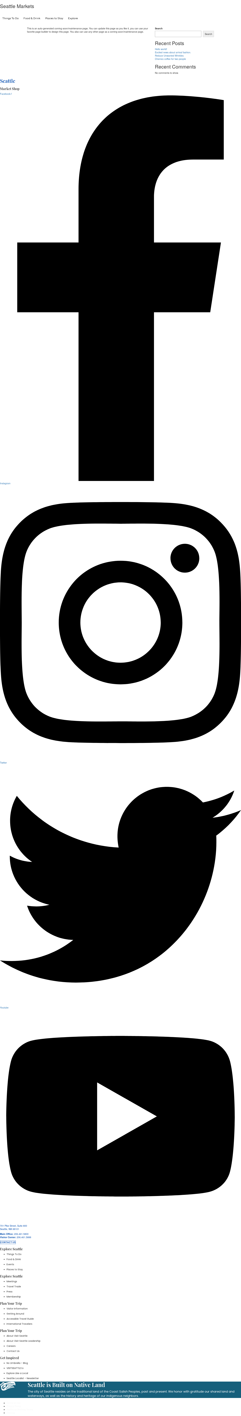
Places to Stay (54, 18)
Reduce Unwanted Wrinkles (169, 55)
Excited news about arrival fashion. (173, 52)
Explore (73, 18)
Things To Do (10, 18)
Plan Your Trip (92, 16)
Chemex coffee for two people (170, 58)
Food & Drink (32, 18)
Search (159, 28)
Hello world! (161, 49)
